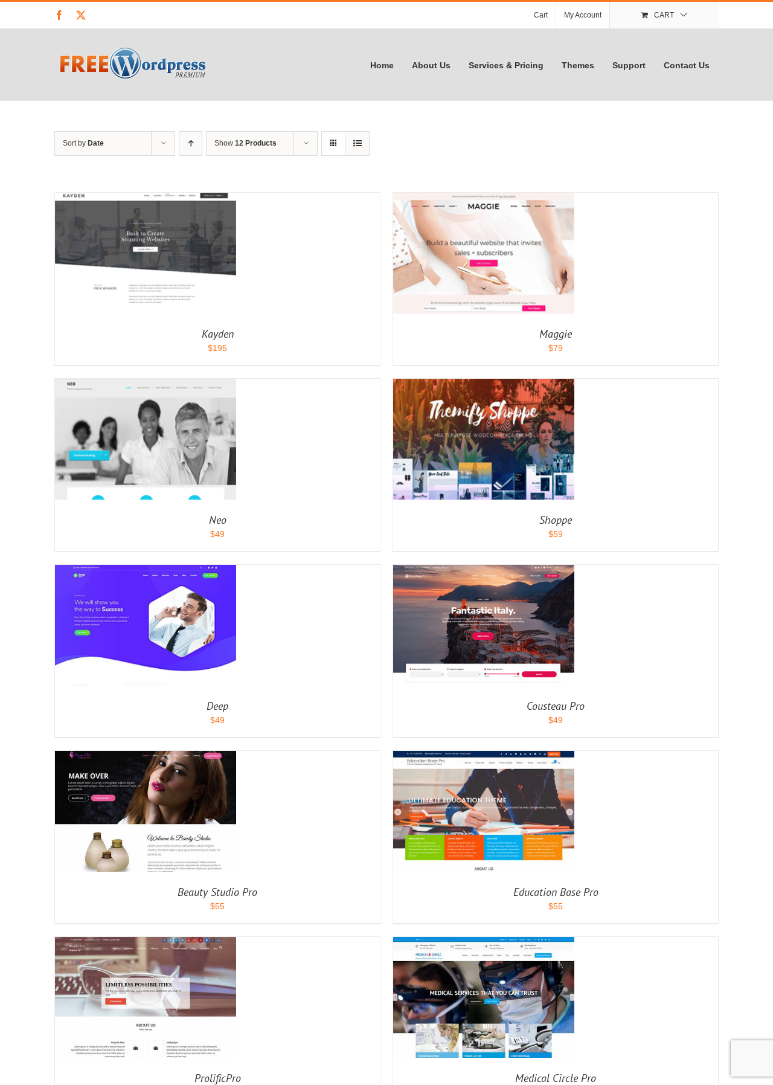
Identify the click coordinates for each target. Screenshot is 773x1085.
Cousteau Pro (556, 706)
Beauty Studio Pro (217, 892)
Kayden (218, 334)
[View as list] (357, 143)
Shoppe (555, 520)
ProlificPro (217, 1078)
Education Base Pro (555, 892)
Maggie (555, 334)
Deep (217, 706)
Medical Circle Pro (555, 1078)
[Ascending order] (190, 143)
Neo (217, 520)
